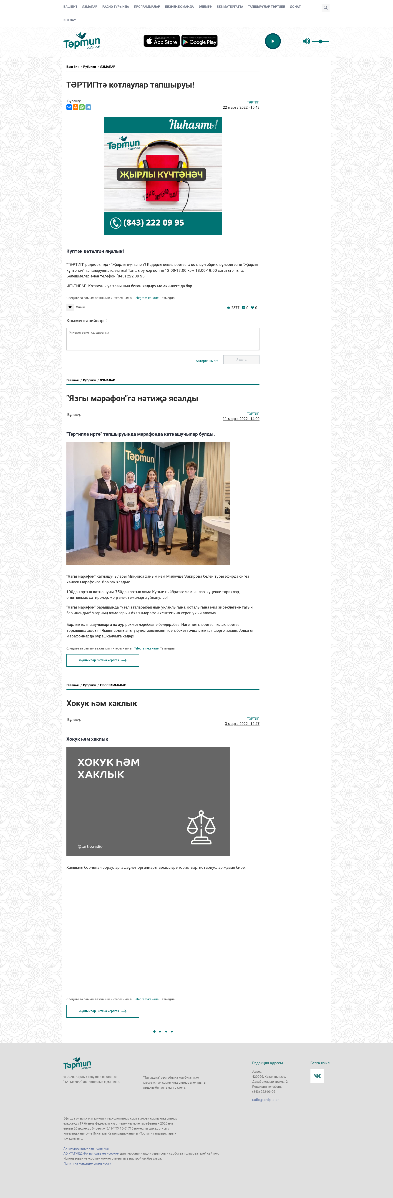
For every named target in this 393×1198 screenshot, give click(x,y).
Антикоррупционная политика (86, 1148)
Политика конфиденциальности (87, 1163)
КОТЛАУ (69, 20)
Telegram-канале (146, 298)
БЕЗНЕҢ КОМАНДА (179, 6)
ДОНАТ (295, 6)
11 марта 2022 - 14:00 (241, 418)
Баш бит (72, 66)
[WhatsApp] (82, 107)
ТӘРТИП (253, 102)
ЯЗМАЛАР (89, 6)
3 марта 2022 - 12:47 (242, 723)
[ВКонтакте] (69, 107)
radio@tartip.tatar (265, 1099)
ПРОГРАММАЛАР (147, 6)
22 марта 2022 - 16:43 (241, 107)
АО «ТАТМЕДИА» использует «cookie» (91, 1153)
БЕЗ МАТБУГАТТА (230, 6)
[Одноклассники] (75, 107)
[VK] (317, 1076)
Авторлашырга (207, 361)
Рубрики (89, 66)
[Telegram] (88, 107)
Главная (72, 380)
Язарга (241, 359)
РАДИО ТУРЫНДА (115, 6)
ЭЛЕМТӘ (205, 6)
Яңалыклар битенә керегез (99, 660)
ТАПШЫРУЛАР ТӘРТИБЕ (266, 6)
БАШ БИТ (70, 6)
